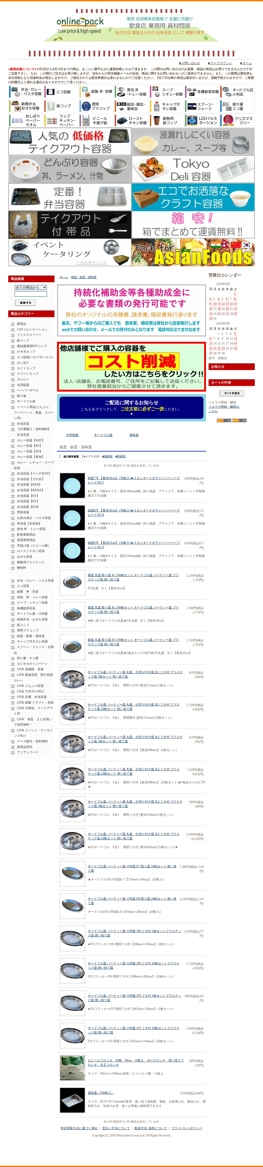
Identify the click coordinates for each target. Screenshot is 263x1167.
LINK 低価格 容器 (30, 669)
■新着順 (120, 456)
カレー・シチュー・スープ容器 (34, 465)
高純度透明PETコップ (32, 346)
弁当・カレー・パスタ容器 (35, 580)
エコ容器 (23, 586)
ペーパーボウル (28, 390)
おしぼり (23, 362)
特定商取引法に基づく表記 (79, 1128)
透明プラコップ (28, 630)
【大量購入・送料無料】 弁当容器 (32, 432)
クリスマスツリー (29, 335)
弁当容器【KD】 (28, 507)
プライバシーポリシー (187, 1128)
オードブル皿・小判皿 (32, 613)
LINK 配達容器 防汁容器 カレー (34, 677)
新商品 (21, 324)
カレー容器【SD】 (30, 451)
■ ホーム (246, 63)
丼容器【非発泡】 (29, 523)
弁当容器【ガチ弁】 (31, 479)
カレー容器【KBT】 (31, 440)
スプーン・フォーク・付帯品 (34, 649)
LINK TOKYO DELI (30, 691)
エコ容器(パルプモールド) (35, 357)
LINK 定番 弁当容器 (32, 697)
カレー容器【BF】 (29, 446)
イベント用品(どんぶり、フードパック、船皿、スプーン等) (34, 412)
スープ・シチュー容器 (32, 602)
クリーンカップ (28, 373)
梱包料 (21, 568)
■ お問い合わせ (189, 63)
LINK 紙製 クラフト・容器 (35, 702)
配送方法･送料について (151, 1128)
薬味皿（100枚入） (101, 1093)
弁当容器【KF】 (28, 496)
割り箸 (21, 396)
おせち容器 (24, 556)
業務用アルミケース (31, 562)
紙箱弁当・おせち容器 (32, 619)
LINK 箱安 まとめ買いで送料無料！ (33, 722)
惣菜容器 (23, 512)
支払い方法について (116, 1128)
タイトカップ (26, 368)
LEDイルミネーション (32, 329)
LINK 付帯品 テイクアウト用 (33, 711)
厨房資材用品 (26, 540)
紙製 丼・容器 (28, 591)
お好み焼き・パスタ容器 (34, 518)
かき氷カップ (26, 351)
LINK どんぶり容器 (30, 686)
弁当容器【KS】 (28, 501)
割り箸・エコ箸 (28, 658)
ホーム (64, 277)
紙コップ (23, 340)
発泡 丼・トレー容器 (31, 529)
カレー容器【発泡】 (31, 457)
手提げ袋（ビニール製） (34, 545)
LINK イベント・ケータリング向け (33, 733)
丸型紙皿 (23, 385)
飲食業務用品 (26, 534)
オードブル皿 (26, 401)
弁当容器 (23, 423)
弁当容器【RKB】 (29, 484)
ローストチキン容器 (31, 551)
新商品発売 (24, 747)
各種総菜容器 (26, 608)
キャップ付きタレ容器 (32, 641)
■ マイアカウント (220, 63)
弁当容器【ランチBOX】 (34, 473)
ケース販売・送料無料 (32, 741)
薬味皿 (134, 435)
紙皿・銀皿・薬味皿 (31, 636)
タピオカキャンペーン (32, 664)
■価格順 (107, 456)
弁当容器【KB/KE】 (31, 490)
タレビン (23, 379)
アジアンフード (28, 752)
